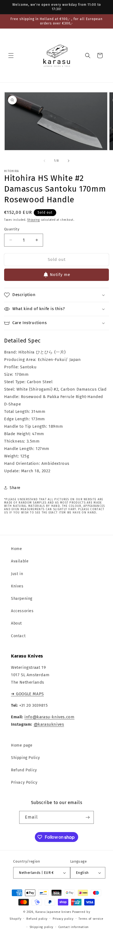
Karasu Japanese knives (53, 912)
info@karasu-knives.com (49, 716)
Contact (18, 636)
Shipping (33, 220)
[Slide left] (44, 161)
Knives (17, 586)
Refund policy (36, 919)
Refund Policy (24, 770)
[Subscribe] (87, 817)
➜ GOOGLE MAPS (27, 693)
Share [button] (15, 487)
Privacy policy (63, 919)
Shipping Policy (25, 757)
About (16, 623)
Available (20, 561)
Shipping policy (41, 927)
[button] (11, 55)
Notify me (60, 274)
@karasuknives (49, 724)
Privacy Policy (24, 782)
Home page (21, 745)
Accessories (22, 611)
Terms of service (90, 919)
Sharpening (21, 598)
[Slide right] (69, 161)
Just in (17, 573)
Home (16, 548)
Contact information (73, 927)
